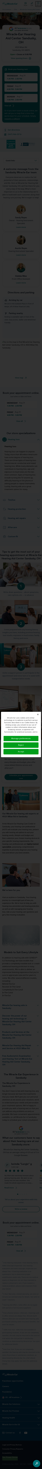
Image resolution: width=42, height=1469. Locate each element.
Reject (21, 745)
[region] (21, 734)
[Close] (37, 714)
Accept (21, 752)
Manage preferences (21, 738)
